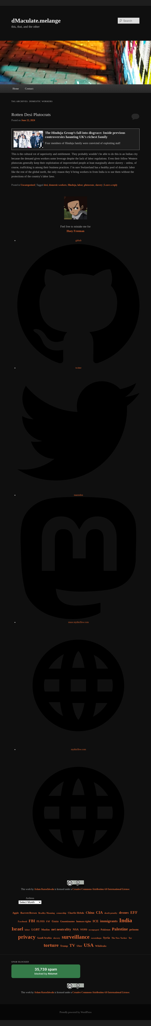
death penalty (110, 913)
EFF (134, 912)
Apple (15, 912)
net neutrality (61, 929)
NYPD (83, 929)
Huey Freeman (75, 231)
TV (72, 945)
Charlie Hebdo (76, 912)
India (125, 920)
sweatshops (96, 938)
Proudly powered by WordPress (76, 1012)
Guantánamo (67, 921)
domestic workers (58, 185)
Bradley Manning (46, 913)
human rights (83, 921)
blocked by (49, 972)
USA (89, 945)
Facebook (22, 921)
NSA (76, 929)
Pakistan (105, 929)
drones (124, 913)
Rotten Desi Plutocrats (31, 114)
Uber (79, 945)
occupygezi (94, 930)
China (90, 913)
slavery (98, 185)
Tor (130, 938)
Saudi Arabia (44, 937)
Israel (17, 928)
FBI (32, 921)
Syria (106, 937)
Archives (30, 898)
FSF (48, 921)
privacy (27, 937)
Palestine (120, 929)
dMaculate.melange (36, 20)
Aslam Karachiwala (44, 889)
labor (80, 185)
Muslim (45, 929)
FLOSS (41, 921)
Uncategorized (28, 185)
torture (51, 945)
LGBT (35, 929)
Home (16, 88)
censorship (61, 913)
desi (46, 185)
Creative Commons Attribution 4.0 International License (100, 889)
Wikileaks (100, 945)
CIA (99, 912)
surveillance (75, 937)
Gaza (55, 921)
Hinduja (72, 185)
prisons (134, 929)
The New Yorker (119, 938)
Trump (64, 945)
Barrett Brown (28, 912)
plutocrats (89, 185)
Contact (29, 88)
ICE (96, 921)
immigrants (109, 921)
